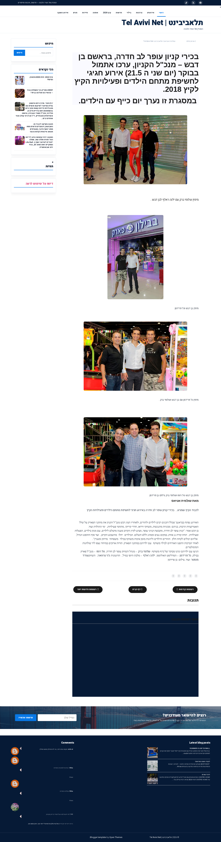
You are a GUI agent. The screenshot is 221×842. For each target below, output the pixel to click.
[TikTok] (186, 2)
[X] (193, 2)
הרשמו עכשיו (26, 717)
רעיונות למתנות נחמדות (63, 768)
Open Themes (115, 837)
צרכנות (139, 12)
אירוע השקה (62, 12)
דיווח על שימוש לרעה (39, 184)
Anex (71, 777)
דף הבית (136, 589)
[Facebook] (200, 2)
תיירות (85, 12)
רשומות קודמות (186, 589)
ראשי (161, 12)
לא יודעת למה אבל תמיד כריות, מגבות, (59, 814)
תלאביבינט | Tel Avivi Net (162, 22)
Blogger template (98, 837)
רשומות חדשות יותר (87, 589)
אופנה (95, 12)
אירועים (150, 12)
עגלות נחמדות (66, 791)
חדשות (119, 12)
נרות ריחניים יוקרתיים (66, 824)
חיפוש (19, 52)
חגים (75, 12)
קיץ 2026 (107, 12)
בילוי (129, 12)
